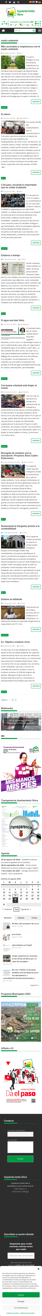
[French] (36, 2)
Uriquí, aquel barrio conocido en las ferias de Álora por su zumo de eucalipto (24, 959)
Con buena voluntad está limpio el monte (19, 386)
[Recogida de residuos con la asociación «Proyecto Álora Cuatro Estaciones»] (13, 466)
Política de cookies (13, 1313)
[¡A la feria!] (6, 940)
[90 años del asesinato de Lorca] (6, 929)
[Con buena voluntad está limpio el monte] (13, 396)
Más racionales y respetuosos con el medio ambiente (20, 48)
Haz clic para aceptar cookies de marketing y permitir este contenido (20, 721)
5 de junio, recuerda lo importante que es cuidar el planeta (19, 186)
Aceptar (21, 1295)
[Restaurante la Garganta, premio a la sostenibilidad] (13, 536)
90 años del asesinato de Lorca (25, 923)
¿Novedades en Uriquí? (22, 945)
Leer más (36, 102)
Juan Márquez (24, 324)
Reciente (8, 918)
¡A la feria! (16, 934)
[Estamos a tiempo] (13, 263)
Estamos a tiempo (10, 255)
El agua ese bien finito (12, 320)
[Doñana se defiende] (13, 607)
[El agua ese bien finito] (13, 328)
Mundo (4, 692)
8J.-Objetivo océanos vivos (15, 642)
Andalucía (5, 635)
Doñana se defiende (11, 599)
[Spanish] (30, 2)
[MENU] (39, 30)
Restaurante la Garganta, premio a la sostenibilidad (20, 527)
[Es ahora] (13, 122)
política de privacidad (24, 1265)
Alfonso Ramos (29, 462)
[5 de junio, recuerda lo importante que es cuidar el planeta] (13, 195)
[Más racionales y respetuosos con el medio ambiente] (13, 57)
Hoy (16, 909)
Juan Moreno (24, 392)
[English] (33, 2)
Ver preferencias (21, 1308)
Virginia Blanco (24, 118)
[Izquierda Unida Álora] (3, 30)
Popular (21, 918)
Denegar (21, 1301)
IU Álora (23, 259)
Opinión (4, 107)
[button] (38, 1269)
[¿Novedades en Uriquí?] (6, 951)
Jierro (21, 53)
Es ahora (5, 114)
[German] (39, 2)
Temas (34, 918)
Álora (3, 178)
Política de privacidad (27, 1313)
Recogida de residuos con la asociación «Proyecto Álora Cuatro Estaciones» (19, 456)
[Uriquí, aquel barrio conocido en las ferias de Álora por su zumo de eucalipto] (6, 962)
